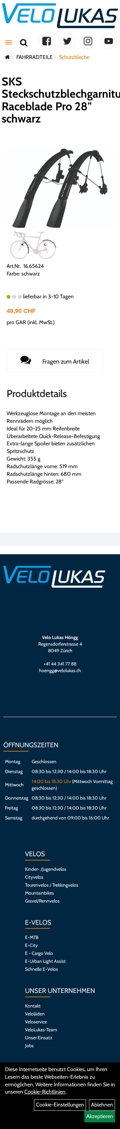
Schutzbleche (74, 57)
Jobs (29, 1046)
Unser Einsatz (38, 1038)
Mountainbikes (39, 893)
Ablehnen (102, 1105)
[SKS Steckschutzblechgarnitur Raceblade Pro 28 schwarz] (60, 188)
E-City (31, 945)
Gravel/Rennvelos (42, 901)
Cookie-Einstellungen (60, 1105)
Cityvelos (34, 877)
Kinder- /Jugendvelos (45, 869)
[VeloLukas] (60, 15)
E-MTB (31, 937)
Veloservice (36, 1022)
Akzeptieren (99, 1116)
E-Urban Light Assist (45, 961)
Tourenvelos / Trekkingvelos (51, 885)
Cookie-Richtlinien (44, 1092)
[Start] (7, 57)
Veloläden (35, 1014)
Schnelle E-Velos (41, 969)
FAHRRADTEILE (34, 57)
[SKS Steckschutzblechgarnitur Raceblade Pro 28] (33, 245)
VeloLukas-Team (41, 1030)
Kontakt (33, 1006)
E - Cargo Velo (39, 953)
